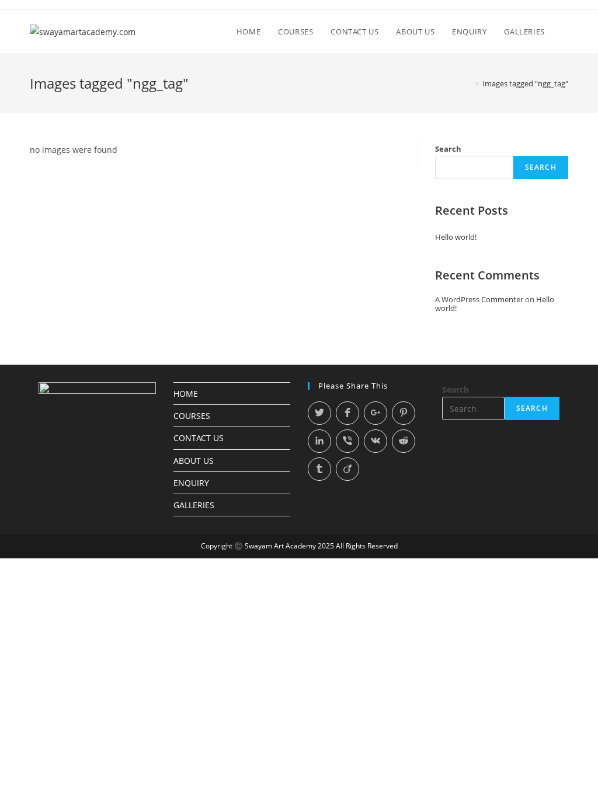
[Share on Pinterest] (403, 413)
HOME (185, 393)
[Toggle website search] (565, 31)
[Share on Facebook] (347, 413)
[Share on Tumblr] (319, 469)
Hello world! (456, 237)
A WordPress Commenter (479, 299)
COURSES (191, 415)
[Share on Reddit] (403, 441)
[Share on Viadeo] (347, 469)
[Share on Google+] (375, 413)
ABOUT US (193, 460)
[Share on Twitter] (319, 413)
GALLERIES (193, 505)
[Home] (468, 83)
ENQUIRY (191, 482)
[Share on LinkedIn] (319, 441)
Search (448, 149)
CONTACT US (198, 437)
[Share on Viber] (347, 441)
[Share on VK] (375, 441)
